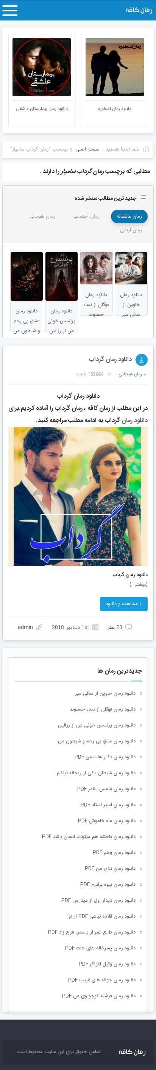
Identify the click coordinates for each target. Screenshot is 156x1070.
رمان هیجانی (42, 216)
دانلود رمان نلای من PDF (110, 868)
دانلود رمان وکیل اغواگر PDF (107, 964)
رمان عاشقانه (129, 216)
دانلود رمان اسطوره (114, 109)
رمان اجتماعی (86, 216)
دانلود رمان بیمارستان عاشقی (42, 109)
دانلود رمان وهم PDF (114, 853)
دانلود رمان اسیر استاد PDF (108, 805)
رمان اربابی (131, 230)
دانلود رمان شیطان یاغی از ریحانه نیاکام (96, 773)
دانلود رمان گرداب (110, 360)
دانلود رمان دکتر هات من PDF (105, 757)
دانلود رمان (135, 421)
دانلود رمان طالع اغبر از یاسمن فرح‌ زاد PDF (92, 932)
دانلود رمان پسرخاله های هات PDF (100, 948)
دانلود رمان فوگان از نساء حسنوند (103, 709)
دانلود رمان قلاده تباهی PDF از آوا (101, 916)
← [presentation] (14, 66)
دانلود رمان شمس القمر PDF (106, 789)
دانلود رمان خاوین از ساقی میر (105, 693)
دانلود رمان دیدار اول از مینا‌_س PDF (98, 900)
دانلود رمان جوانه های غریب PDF (102, 980)
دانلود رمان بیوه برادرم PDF (108, 884)
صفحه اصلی (87, 149)
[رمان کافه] (131, 10)
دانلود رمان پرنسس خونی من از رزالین (97, 725)
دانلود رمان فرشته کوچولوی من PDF (99, 996)
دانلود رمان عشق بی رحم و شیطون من (97, 741)
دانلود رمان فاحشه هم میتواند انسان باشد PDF (89, 837)
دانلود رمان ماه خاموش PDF (107, 821)
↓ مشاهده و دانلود (124, 604)
